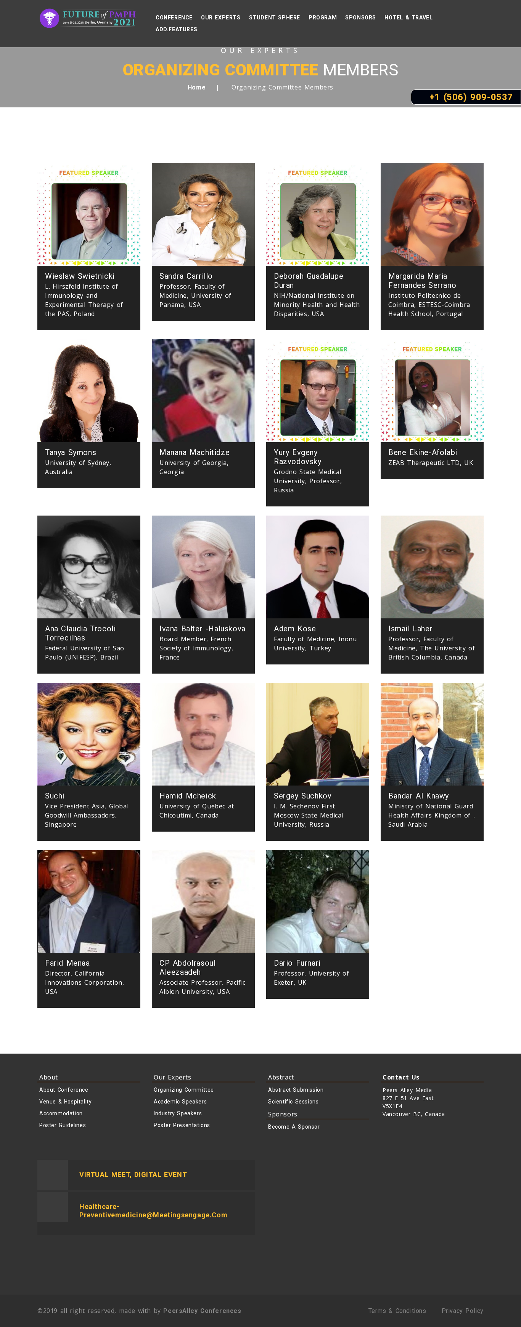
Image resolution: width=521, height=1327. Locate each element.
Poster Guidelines (62, 1125)
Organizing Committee (184, 1090)
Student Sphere (274, 17)
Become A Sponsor (294, 1127)
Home (197, 87)
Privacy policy (463, 1310)
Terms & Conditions (397, 1310)
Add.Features (176, 29)
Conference (174, 17)
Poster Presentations (182, 1125)
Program (323, 17)
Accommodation (61, 1113)
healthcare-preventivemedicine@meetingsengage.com (153, 1210)
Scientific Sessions (293, 1102)
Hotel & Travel (408, 17)
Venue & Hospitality (65, 1102)
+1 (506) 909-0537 (469, 97)
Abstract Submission (295, 1090)
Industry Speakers (178, 1113)
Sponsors (360, 17)
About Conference (63, 1090)
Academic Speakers (180, 1102)
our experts (221, 17)
